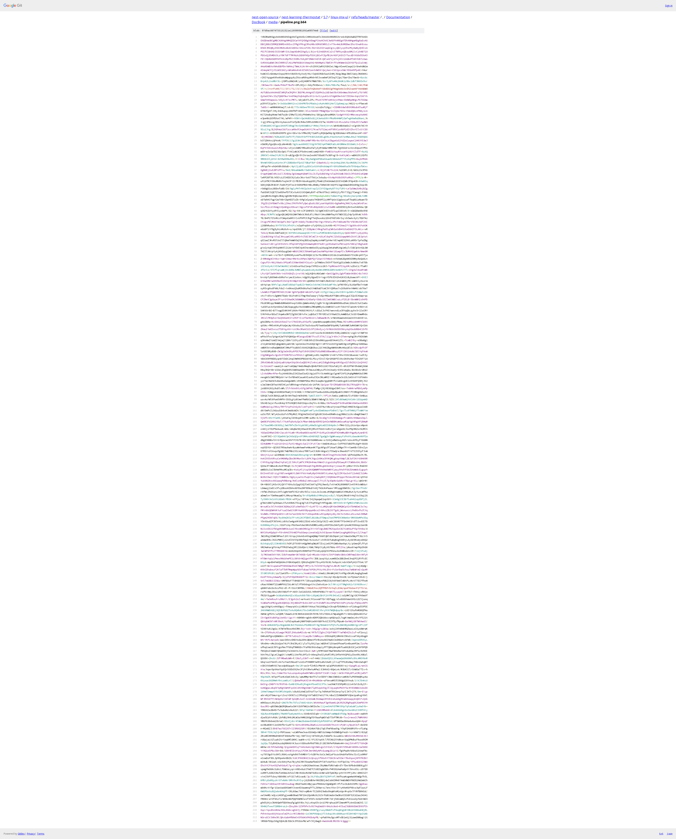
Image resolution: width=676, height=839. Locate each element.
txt (661, 833)
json (669, 833)
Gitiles (21, 833)
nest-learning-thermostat (300, 17)
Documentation (398, 17)
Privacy (31, 833)
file (324, 30)
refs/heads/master (365, 17)
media (273, 22)
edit (334, 30)
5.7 (325, 17)
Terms (40, 833)
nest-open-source (265, 17)
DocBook (258, 22)
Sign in (668, 5)
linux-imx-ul (339, 17)
